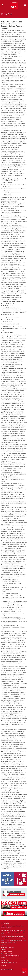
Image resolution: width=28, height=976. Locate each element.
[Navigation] (25, 5)
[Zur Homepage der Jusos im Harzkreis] (14, 913)
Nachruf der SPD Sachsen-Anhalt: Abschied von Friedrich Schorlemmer (12, 926)
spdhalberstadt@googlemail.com (12, 955)
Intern (3, 965)
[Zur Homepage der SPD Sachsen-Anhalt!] (14, 893)
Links (3, 957)
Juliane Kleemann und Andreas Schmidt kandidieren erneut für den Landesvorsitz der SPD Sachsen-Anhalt (13, 937)
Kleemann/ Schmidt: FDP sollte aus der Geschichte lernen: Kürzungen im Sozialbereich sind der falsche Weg (13, 932)
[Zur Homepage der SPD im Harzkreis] (14, 905)
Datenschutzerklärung (9, 962)
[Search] (2, 5)
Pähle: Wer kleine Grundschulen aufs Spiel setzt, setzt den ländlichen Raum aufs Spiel (13, 941)
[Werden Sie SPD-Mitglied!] (14, 879)
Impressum (4, 960)
